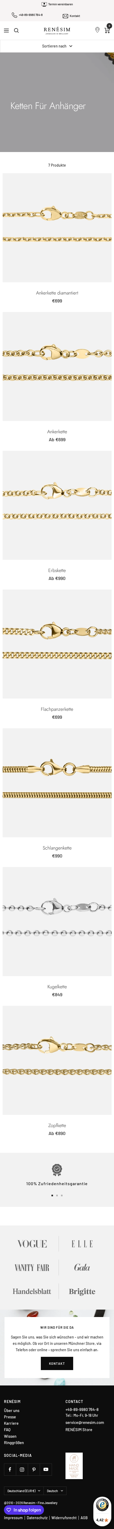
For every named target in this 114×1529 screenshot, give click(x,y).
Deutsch (52, 1491)
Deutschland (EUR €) (21, 1491)
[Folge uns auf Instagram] (22, 1469)
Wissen (10, 1436)
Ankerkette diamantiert (57, 292)
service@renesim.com (84, 1422)
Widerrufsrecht (64, 1517)
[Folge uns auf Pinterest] (34, 1469)
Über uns (11, 1411)
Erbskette (57, 570)
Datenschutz (37, 1517)
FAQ (7, 1430)
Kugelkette (57, 986)
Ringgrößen (14, 1443)
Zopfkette (57, 1125)
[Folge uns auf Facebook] (10, 1469)
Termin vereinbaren (60, 4)
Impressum (13, 1517)
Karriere (11, 1423)
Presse (10, 1417)
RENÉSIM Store (78, 1429)
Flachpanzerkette (57, 709)
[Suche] (16, 30)
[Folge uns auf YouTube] (46, 1469)
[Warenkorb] (107, 30)
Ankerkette (57, 431)
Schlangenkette (57, 847)
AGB (84, 1517)
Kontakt (75, 16)
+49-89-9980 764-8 (31, 14)
